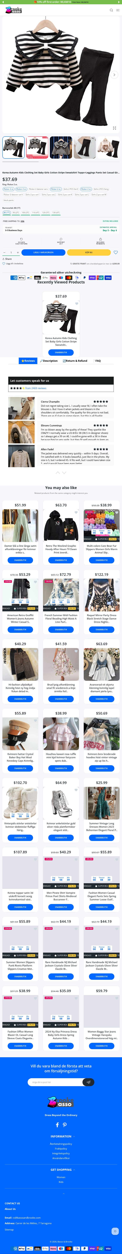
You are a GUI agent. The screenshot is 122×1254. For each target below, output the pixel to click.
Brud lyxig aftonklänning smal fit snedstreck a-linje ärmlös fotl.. (61, 688)
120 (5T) (45, 212)
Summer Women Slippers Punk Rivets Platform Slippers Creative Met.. (20, 965)
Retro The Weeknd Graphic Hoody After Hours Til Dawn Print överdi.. (61, 549)
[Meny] (118, 10)
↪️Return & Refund (75, 361)
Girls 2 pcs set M (99, 194)
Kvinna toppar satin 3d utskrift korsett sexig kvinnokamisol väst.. (20, 896)
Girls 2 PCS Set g (101, 189)
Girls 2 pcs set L (82, 194)
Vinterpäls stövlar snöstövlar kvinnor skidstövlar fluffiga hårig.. (20, 827)
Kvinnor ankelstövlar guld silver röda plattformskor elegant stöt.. (61, 827)
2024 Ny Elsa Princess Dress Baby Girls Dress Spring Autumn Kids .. (61, 1035)
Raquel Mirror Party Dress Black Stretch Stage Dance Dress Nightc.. (101, 618)
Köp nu (88, 252)
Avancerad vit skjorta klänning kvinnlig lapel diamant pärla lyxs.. (101, 688)
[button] (3, 2)
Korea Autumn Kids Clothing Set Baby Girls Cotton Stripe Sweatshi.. (61, 341)
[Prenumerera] (88, 1082)
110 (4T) (35, 212)
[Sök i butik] (111, 10)
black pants (9, 200)
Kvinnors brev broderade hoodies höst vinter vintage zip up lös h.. (101, 757)
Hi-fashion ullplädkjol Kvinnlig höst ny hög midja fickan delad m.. (20, 688)
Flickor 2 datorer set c (38, 189)
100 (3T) (25, 212)
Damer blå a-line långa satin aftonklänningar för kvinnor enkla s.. (20, 549)
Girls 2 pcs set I (32, 194)
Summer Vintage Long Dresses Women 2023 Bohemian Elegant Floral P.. (101, 827)
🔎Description (49, 361)
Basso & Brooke (65, 1241)
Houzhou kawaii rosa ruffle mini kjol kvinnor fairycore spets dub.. (61, 757)
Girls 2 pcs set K (65, 194)
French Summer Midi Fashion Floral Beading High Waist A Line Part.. (61, 618)
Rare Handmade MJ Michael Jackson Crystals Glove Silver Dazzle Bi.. (61, 965)
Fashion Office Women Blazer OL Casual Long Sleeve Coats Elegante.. (20, 1035)
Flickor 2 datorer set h (13, 194)
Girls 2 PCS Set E (71, 189)
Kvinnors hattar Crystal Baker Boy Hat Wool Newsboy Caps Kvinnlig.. (20, 757)
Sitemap (9, 1229)
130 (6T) (56, 212)
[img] (17, 388)
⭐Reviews (28, 361)
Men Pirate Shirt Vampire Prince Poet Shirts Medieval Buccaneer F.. (61, 896)
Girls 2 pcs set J (48, 194)
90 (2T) (16, 212)
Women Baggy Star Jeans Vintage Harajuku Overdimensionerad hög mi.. (102, 1035)
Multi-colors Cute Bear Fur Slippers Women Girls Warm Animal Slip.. (101, 549)
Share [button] (8, 258)
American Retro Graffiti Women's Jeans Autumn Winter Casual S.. (20, 618)
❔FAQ (96, 361)
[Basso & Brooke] (14, 10)
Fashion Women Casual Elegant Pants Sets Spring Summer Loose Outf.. (102, 896)
